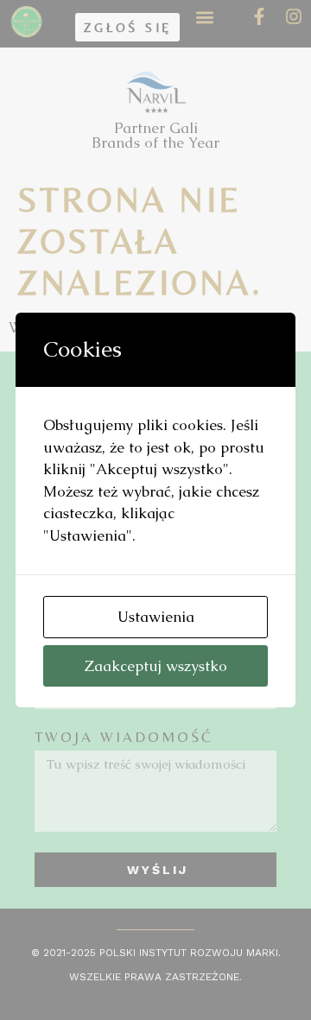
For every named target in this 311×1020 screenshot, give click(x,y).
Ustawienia (155, 616)
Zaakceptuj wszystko (156, 665)
